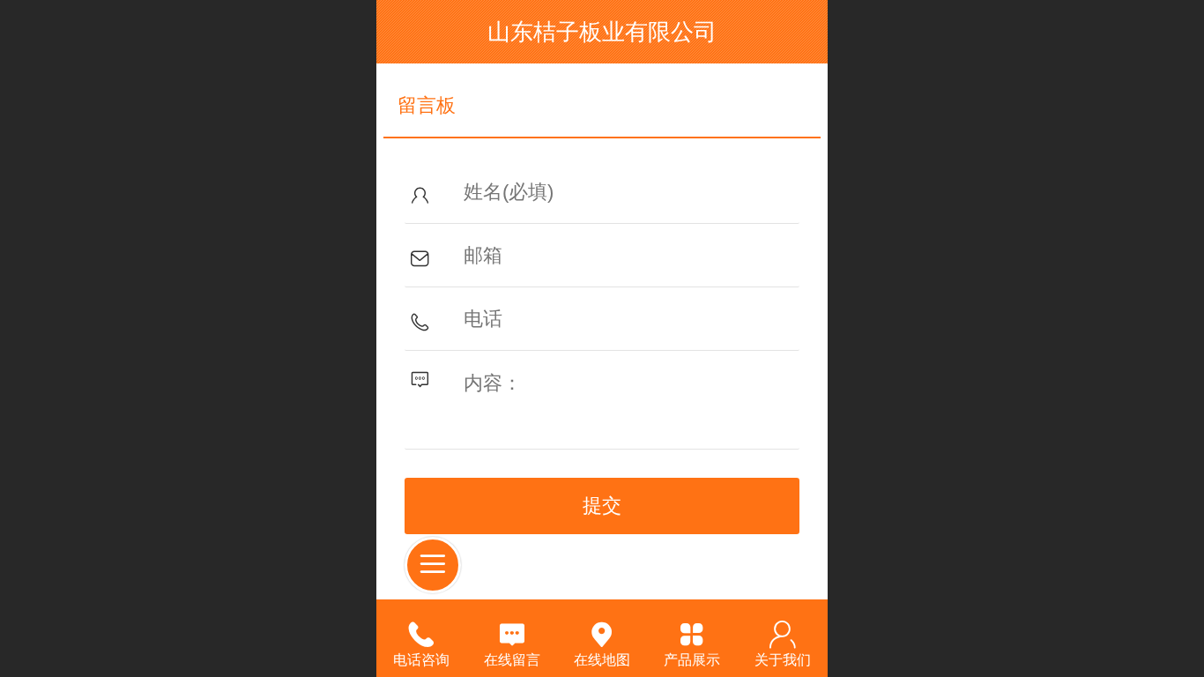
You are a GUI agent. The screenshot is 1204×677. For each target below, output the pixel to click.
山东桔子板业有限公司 (602, 31)
